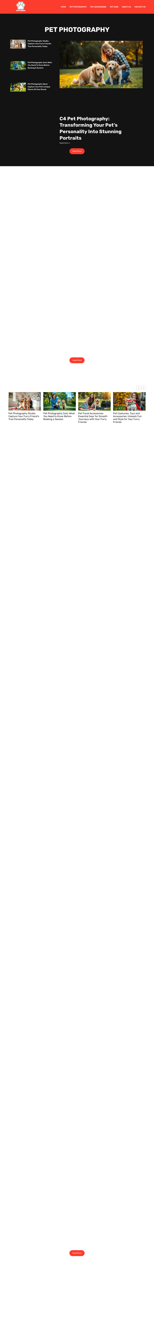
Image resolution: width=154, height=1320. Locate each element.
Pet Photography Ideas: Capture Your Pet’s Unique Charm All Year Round (39, 86)
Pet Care (114, 7)
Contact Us (140, 7)
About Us (126, 7)
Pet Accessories (98, 7)
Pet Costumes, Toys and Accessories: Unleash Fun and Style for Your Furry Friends (127, 417)
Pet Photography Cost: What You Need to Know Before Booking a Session (40, 65)
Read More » (65, 143)
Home (63, 7)
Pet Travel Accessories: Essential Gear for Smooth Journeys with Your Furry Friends (92, 417)
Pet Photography (78, 7)
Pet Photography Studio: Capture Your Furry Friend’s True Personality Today (39, 43)
